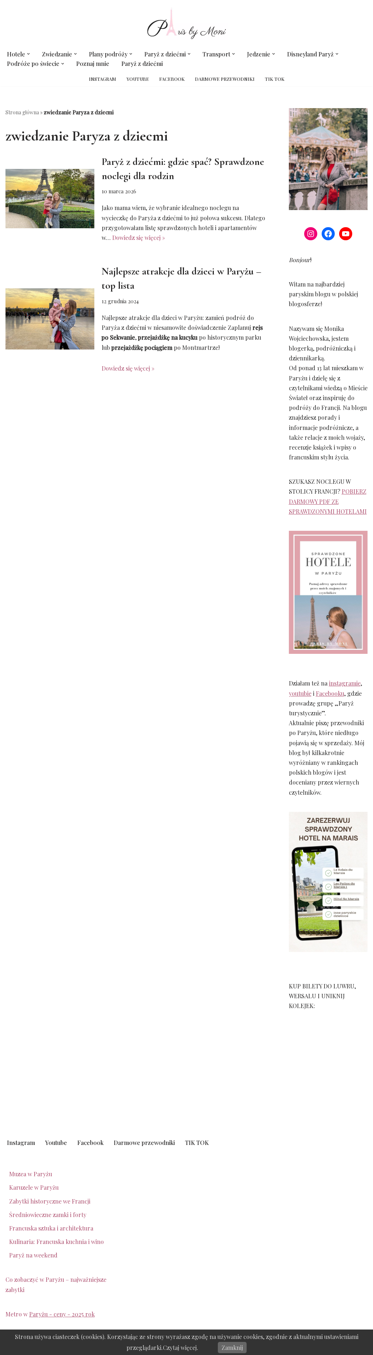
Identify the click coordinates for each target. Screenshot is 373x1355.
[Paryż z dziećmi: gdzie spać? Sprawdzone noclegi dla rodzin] (49, 198)
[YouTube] (345, 233)
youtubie (300, 693)
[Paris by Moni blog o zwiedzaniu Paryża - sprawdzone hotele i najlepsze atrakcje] (186, 23)
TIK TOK (274, 79)
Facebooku (330, 693)
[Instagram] (310, 233)
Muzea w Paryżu (30, 1174)
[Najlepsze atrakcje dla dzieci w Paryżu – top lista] (49, 318)
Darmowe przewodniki (225, 79)
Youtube (137, 79)
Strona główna (22, 112)
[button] (28, 53)
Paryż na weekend (33, 1255)
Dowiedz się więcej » (138, 237)
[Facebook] (328, 233)
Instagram (102, 79)
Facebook (172, 79)
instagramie (345, 683)
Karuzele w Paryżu (34, 1187)
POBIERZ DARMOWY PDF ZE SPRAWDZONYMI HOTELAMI (328, 501)
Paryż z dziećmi (142, 63)
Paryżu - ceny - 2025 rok (62, 1314)
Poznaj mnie (92, 63)
